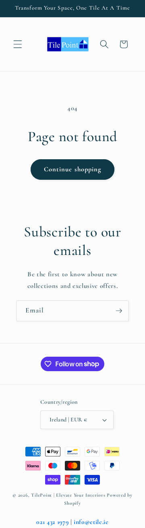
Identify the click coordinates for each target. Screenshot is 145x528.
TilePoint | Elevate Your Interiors (68, 495)
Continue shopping (73, 169)
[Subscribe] (118, 310)
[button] (17, 44)
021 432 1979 (52, 522)
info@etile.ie (91, 522)
